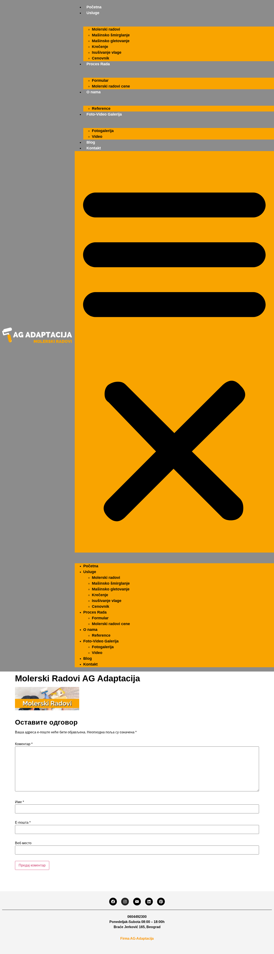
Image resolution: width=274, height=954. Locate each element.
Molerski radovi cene (111, 86)
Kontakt (93, 148)
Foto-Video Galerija (104, 114)
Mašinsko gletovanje (111, 41)
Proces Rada (98, 64)
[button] (174, 352)
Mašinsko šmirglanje (111, 35)
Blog (90, 142)
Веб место (23, 843)
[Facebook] (113, 901)
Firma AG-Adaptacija (137, 938)
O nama (93, 92)
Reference (101, 108)
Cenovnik (100, 58)
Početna (93, 7)
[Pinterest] (161, 901)
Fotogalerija (103, 131)
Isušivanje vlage (106, 52)
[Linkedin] (149, 901)
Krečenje (100, 47)
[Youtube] (137, 901)
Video (97, 136)
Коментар (24, 744)
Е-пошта (23, 822)
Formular (100, 80)
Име (19, 802)
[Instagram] (125, 901)
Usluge (92, 13)
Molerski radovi (106, 29)
